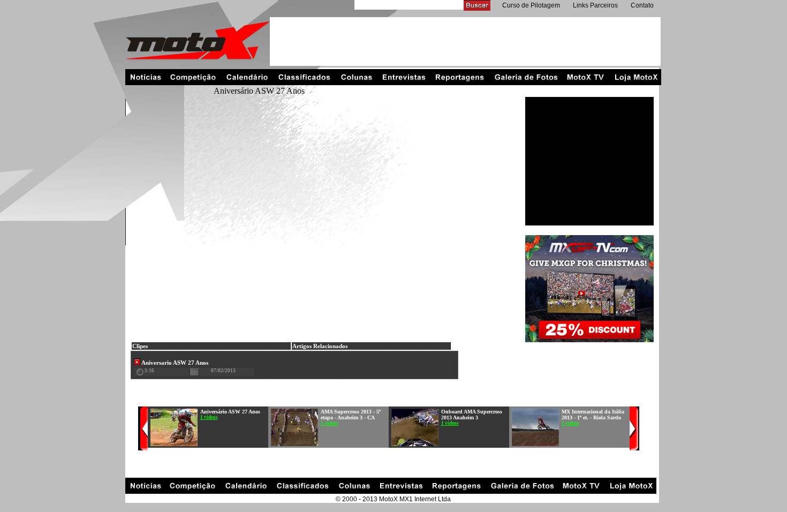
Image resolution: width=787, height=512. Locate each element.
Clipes (140, 346)
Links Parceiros (595, 5)
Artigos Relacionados (319, 346)
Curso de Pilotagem (531, 5)
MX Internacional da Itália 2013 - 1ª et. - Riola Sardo (593, 414)
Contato (642, 5)
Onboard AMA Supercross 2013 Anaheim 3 (471, 414)
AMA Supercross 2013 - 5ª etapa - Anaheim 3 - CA (351, 414)
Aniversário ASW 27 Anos (230, 412)
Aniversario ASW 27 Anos (174, 362)
